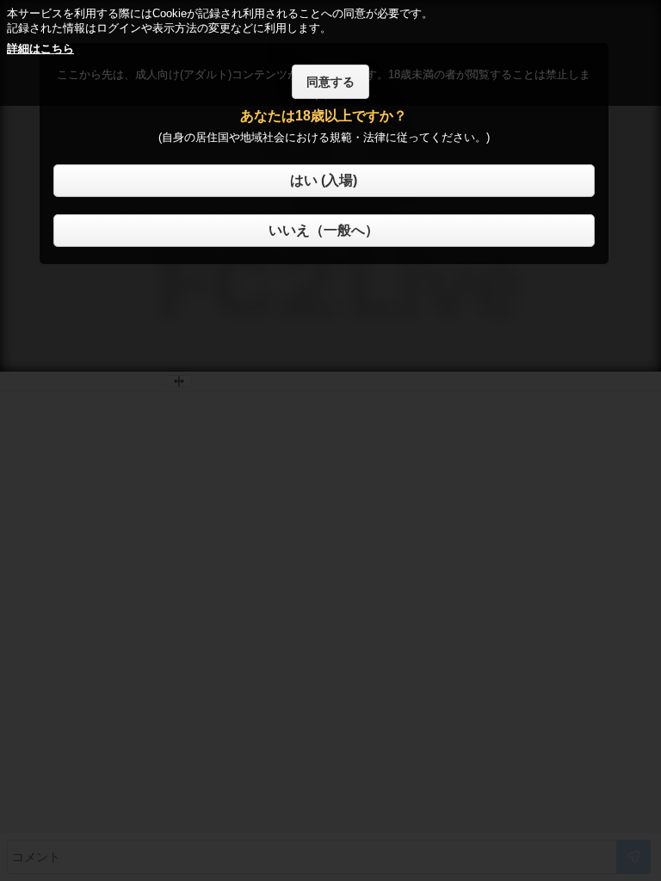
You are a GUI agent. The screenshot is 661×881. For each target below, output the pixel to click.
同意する (330, 82)
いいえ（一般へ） (324, 230)
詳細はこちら (40, 48)
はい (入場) (323, 180)
